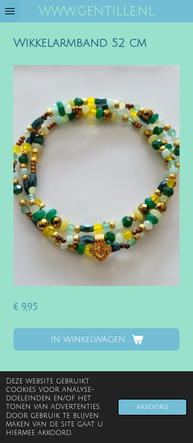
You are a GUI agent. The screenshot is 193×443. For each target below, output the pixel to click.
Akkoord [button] (152, 407)
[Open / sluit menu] (10, 11)
